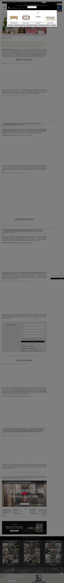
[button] (55, 20)
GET (10, 25)
